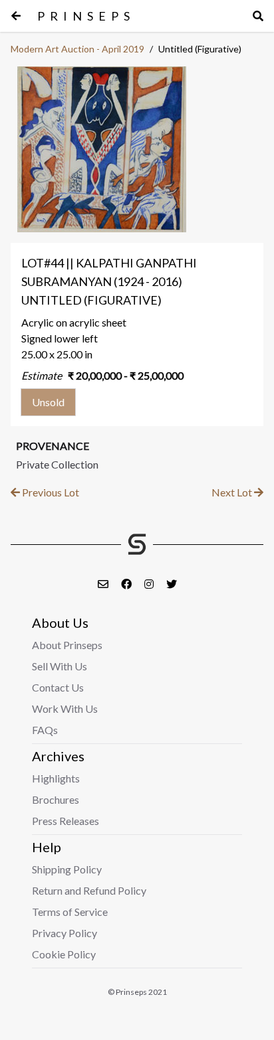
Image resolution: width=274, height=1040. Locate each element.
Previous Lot (49, 492)
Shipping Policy (67, 869)
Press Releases (65, 820)
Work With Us (65, 708)
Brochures (55, 799)
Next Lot (232, 492)
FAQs (45, 729)
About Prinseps (67, 644)
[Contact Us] (104, 583)
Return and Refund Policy (89, 890)
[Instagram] (150, 583)
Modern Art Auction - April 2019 (77, 48)
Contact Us (58, 687)
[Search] (258, 16)
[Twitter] (171, 583)
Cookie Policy (64, 954)
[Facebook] (127, 583)
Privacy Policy (64, 933)
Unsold (48, 402)
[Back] (16, 16)
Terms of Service (70, 911)
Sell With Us (59, 666)
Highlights (56, 778)
